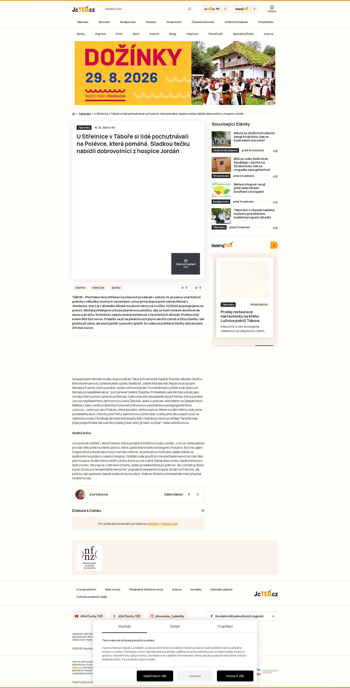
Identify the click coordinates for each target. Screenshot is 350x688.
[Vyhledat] (189, 9)
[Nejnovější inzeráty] (274, 245)
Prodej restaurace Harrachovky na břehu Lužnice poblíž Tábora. (241, 316)
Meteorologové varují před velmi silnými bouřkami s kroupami (249, 187)
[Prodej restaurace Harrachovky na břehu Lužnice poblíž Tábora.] (245, 280)
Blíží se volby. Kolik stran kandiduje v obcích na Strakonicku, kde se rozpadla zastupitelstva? (252, 164)
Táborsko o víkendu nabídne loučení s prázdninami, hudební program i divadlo (254, 213)
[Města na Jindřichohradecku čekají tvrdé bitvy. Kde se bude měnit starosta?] (221, 139)
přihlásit (153, 524)
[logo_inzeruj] (246, 9)
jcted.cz (76, 667)
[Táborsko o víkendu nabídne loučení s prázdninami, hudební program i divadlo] (221, 216)
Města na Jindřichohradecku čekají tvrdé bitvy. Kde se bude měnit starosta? (254, 136)
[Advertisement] (51, 104)
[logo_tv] (215, 9)
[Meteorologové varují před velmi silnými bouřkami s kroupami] (221, 190)
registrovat (169, 524)
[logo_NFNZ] (89, 557)
